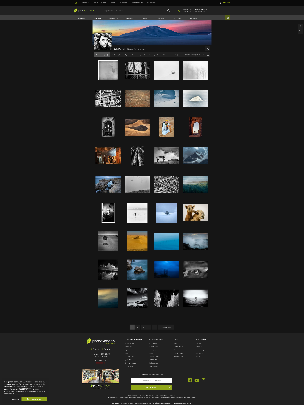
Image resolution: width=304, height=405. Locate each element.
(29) (116, 55)
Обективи (128, 347)
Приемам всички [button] (34, 399)
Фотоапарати (129, 343)
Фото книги (153, 347)
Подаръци (153, 360)
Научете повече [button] (18, 394)
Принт (100, 3)
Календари (153, 350)
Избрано (82, 18)
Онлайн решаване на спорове (162, 403)
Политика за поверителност (143, 403)
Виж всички (129, 366)
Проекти (129, 18)
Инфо (177, 55)
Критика (177, 18)
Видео (127, 350)
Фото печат (153, 343)
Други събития (179, 353)
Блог (113, 3)
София (95, 349)
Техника (177, 350)
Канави (151, 353)
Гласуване (113, 18)
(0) (129, 55)
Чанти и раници (130, 363)
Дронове (128, 360)
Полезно (193, 18)
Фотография (137, 3)
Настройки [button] (15, 399)
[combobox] (192, 54)
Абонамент (151, 387)
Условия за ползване (127, 403)
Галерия (123, 3)
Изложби (177, 343)
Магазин (85, 3)
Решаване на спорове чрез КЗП (182, 403)
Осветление (129, 356)
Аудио (127, 353)
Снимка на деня (201, 350)
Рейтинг (98, 18)
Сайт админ (115, 403)
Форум (145, 18)
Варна (106, 349)
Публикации (167, 55)
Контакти (151, 3)
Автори (161, 18)
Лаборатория (154, 363)
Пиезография (154, 356)
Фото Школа (178, 347)
